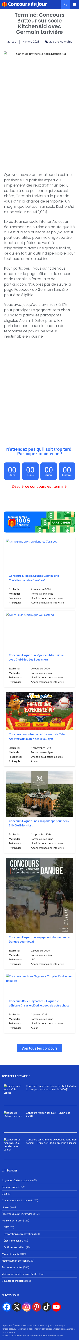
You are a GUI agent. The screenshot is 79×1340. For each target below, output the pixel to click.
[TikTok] (46, 1307)
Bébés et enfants (11, 1187)
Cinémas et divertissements (17, 1200)
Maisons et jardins (60, 41)
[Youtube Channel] (56, 1307)
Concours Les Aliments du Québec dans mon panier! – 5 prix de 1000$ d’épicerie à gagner (51, 1141)
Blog (4, 1193)
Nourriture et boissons (15, 1260)
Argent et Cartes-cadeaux (16, 1180)
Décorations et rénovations (19, 1233)
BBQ (6, 1227)
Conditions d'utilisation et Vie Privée (45, 1335)
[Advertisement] (39, 125)
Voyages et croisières (14, 1280)
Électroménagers (13, 1240)
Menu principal (74, 4)
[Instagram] (26, 1307)
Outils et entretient (14, 1247)
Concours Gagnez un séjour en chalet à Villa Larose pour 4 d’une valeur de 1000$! (51, 1087)
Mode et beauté (10, 1253)
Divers (5, 1207)
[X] (16, 1307)
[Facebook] (6, 1307)
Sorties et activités (12, 1267)
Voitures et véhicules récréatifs (19, 1274)
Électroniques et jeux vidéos (18, 1213)
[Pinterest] (36, 1307)
